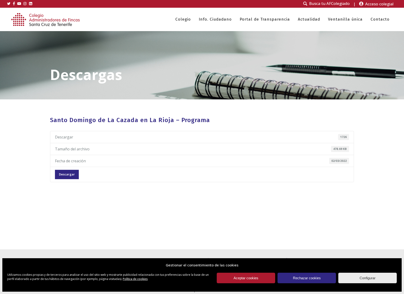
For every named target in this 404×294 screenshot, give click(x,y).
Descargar (67, 174)
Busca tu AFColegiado (329, 3)
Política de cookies (135, 279)
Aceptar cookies (246, 278)
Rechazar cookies (307, 278)
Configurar (367, 278)
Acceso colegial (379, 4)
